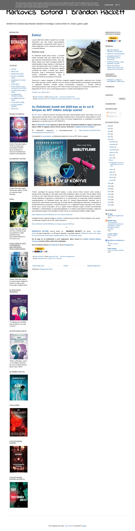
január (111, 180)
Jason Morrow (69, 526)
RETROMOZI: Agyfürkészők (115, 215)
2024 (109, 131)
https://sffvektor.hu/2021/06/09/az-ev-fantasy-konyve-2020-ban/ (53, 224)
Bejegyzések (112, 112)
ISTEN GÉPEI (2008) (17, 102)
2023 (109, 134)
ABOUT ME (14, 71)
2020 (109, 183)
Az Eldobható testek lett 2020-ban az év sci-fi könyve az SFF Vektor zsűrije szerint (63, 108)
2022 (109, 136)
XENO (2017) (15, 84)
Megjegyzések (112, 116)
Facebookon (55, 245)
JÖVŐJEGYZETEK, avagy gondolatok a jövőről (115, 62)
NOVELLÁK (14, 109)
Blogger (84, 526)
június (111, 158)
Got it (117, 5)
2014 (109, 199)
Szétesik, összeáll (113, 243)
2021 (109, 139)
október (111, 147)
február (111, 177)
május (111, 169)
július (111, 155)
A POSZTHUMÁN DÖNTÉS (16, 105)
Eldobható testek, (87, 233)
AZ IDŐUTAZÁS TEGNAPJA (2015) (17, 95)
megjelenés (54, 98)
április (111, 172)
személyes (77, 98)
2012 (109, 205)
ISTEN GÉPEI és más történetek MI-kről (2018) (18, 87)
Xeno (66, 235)
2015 (109, 197)
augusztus (112, 152)
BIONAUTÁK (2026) (17, 74)
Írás (49, 98)
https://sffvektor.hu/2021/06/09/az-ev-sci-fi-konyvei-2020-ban (52, 214)
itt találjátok (59, 218)
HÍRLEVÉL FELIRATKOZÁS (116, 54)
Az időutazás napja (75, 235)
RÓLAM (13, 69)
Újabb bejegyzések (38, 266)
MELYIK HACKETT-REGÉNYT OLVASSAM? (114, 50)
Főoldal (65, 266)
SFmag (110, 214)
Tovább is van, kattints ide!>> (41, 92)
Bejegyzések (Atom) (46, 269)
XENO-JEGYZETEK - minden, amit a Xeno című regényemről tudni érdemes (115, 67)
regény (50, 258)
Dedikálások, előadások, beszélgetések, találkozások (116, 80)
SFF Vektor (38, 115)
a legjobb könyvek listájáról (84, 127)
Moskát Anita (112, 220)
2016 (109, 194)
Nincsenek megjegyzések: (67, 97)
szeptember (113, 150)
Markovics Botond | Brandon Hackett (65, 12)
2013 (109, 202)
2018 (109, 189)
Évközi (36, 35)
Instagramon (68, 245)
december (112, 142)
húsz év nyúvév (112, 235)
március (112, 175)
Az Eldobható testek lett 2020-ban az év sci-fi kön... (116, 164)
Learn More (108, 5)
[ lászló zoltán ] (113, 234)
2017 (109, 191)
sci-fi (72, 98)
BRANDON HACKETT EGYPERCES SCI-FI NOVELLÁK (114, 57)
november (112, 144)
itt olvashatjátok (46, 136)
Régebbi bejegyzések (93, 266)
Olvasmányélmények (64, 98)
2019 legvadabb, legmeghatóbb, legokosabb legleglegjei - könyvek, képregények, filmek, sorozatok (115, 226)
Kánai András (112, 248)
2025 (109, 128)
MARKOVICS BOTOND (40, 231)
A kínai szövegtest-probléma (116, 250)
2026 (109, 126)
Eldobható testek (42, 98)
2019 (109, 186)
